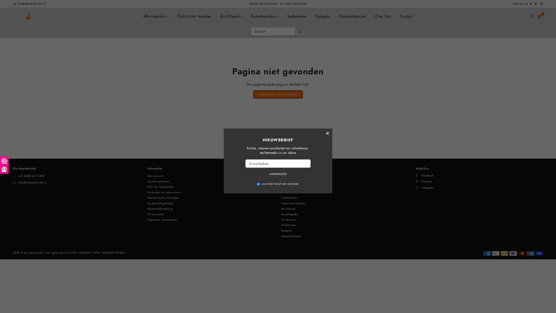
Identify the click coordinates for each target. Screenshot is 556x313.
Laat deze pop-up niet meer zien (280, 183)
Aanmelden (278, 174)
